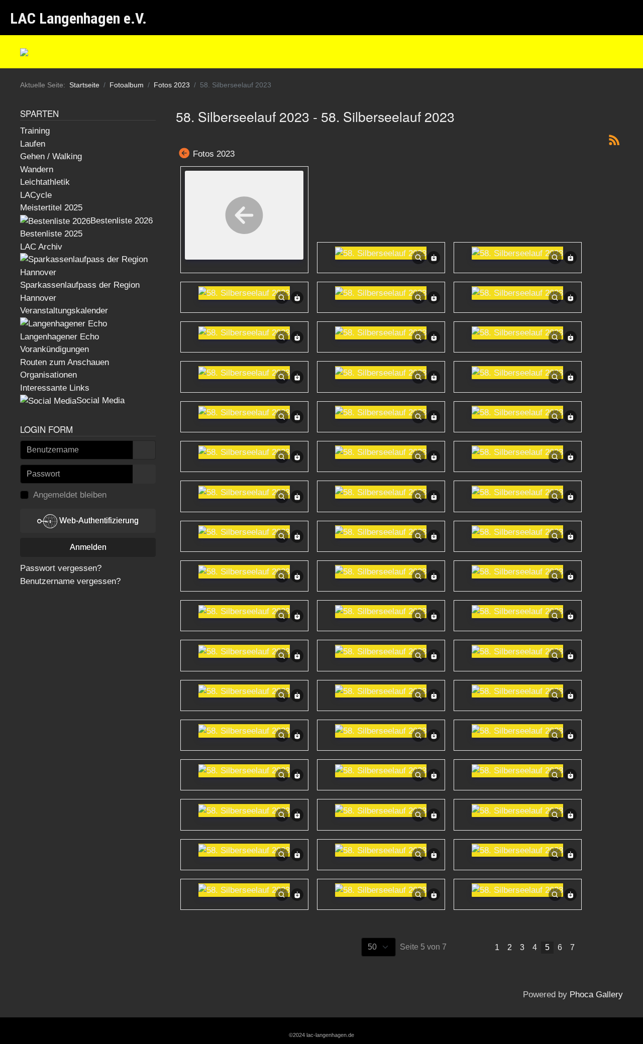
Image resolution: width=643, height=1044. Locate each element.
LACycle (36, 195)
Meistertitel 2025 (51, 207)
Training (35, 131)
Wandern (36, 169)
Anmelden (88, 547)
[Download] (434, 257)
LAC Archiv (41, 247)
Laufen (32, 144)
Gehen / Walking (51, 156)
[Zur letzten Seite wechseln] (612, 948)
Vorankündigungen (54, 349)
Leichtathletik (45, 182)
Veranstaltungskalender (64, 310)
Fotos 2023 (214, 154)
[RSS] (614, 140)
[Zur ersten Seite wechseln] (458, 948)
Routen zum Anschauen (64, 362)
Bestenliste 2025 (51, 234)
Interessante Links (54, 388)
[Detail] (418, 257)
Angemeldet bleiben (69, 495)
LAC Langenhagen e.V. (78, 18)
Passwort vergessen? (60, 568)
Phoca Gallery (596, 994)
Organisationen (48, 375)
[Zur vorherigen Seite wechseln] (480, 948)
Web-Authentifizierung (98, 520)
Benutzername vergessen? (70, 581)
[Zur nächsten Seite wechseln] (590, 948)
